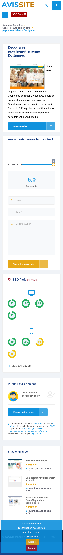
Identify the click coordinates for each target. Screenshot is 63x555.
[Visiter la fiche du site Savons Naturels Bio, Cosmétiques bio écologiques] (15, 501)
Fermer (32, 548)
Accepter (32, 542)
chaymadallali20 (31, 392)
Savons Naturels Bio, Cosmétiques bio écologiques (37, 500)
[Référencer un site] (56, 5)
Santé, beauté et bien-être (16, 27)
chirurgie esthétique (36, 460)
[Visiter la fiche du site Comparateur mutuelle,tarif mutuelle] (15, 481)
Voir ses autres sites (23, 412)
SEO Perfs (18, 14)
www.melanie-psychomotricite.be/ (23, 127)
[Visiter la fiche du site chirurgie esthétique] (15, 464)
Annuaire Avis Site (12, 25)
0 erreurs (32, 279)
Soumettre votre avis (23, 264)
